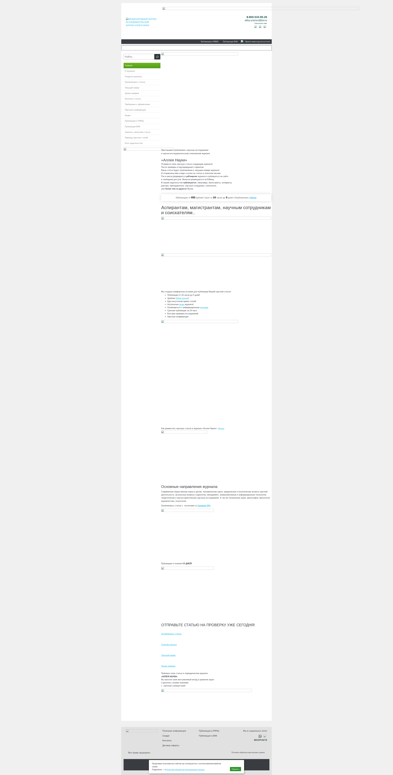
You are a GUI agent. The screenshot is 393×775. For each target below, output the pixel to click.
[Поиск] (157, 56)
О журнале (130, 71)
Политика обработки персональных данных (248, 752)
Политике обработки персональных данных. (185, 770)
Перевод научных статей (136, 137)
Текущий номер (132, 88)
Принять (235, 769)
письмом (204, 307)
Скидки (165, 735)
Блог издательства (134, 143)
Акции (127, 115)
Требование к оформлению (137, 104)
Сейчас (253, 198)
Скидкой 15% (204, 505)
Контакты (167, 740)
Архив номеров (132, 93)
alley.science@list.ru (256, 20)
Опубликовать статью (135, 82)
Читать (221, 428)
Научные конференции (135, 110)
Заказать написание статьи (137, 132)
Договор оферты (170, 745)
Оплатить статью (133, 99)
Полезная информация (174, 731)
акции (181, 304)
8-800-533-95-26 (257, 17)
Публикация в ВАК (208, 735)
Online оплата (182, 298)
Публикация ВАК (230, 41)
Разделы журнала (133, 76)
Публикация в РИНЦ (209, 41)
